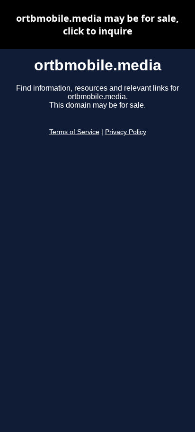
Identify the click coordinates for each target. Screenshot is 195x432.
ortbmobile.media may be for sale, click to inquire (97, 24)
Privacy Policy (125, 132)
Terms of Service (74, 132)
